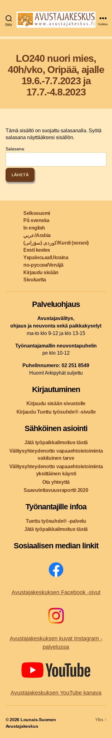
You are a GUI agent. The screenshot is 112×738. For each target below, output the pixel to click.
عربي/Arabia (36, 235)
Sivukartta (34, 279)
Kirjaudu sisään (40, 272)
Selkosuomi (36, 213)
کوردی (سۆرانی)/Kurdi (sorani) (55, 242)
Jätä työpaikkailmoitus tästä (56, 442)
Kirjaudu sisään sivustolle (56, 403)
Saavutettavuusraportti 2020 (56, 490)
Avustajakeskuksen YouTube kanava (56, 693)
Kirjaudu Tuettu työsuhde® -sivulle (56, 412)
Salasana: (15, 148)
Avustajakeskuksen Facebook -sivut (56, 592)
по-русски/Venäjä (43, 265)
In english (34, 228)
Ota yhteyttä (56, 482)
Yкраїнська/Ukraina (45, 257)
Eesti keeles (36, 250)
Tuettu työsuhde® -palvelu (56, 521)
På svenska (36, 220)
